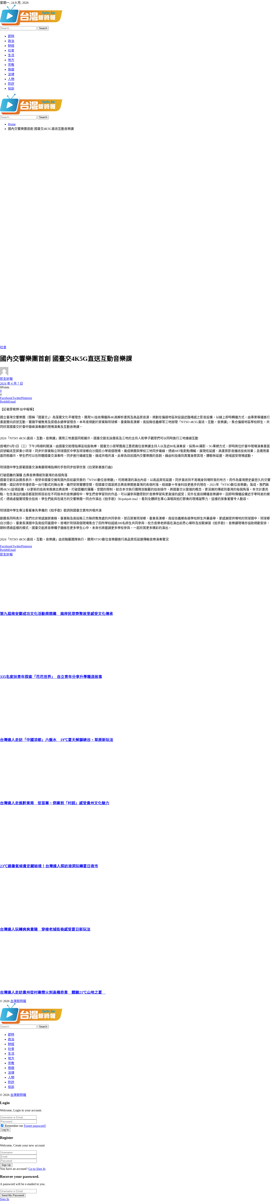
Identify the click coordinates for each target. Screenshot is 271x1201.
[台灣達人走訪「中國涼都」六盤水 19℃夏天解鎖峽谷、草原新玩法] (135, 708)
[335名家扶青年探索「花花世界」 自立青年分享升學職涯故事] (135, 645)
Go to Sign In (36, 1168)
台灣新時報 (18, 1001)
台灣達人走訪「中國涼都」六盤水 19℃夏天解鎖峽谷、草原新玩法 (56, 740)
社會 (3, 347)
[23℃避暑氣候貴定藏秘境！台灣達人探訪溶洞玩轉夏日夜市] (135, 834)
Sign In (4, 1199)
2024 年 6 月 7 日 (11, 383)
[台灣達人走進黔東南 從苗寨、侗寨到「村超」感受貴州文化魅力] (135, 771)
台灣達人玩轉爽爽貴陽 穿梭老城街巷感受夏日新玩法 (45, 929)
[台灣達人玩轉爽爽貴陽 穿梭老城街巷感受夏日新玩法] (135, 897)
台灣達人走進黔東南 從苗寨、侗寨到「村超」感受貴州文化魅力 (54, 803)
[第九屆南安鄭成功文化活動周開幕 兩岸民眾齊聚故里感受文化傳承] (135, 581)
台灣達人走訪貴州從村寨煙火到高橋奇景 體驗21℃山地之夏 (53, 992)
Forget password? (35, 1125)
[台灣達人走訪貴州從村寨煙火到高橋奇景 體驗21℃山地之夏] (135, 960)
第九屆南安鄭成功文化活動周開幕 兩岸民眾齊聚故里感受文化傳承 (56, 614)
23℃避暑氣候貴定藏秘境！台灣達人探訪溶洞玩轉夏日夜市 (49, 866)
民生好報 (6, 378)
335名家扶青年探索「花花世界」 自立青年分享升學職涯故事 (51, 677)
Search (43, 28)
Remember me (14, 1125)
